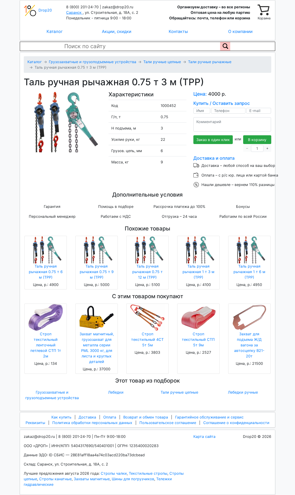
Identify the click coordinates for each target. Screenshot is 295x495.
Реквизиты (35, 422)
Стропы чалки (114, 473)
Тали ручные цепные (179, 392)
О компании (240, 31)
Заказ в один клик (213, 139)
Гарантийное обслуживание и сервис (209, 417)
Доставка (87, 417)
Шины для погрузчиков (133, 479)
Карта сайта (204, 436)
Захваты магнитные (92, 479)
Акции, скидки (116, 31)
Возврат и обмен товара (145, 417)
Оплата (109, 417)
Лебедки (116, 392)
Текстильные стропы (148, 473)
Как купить (61, 417)
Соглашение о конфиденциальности (236, 422)
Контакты (178, 31)
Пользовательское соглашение (167, 422)
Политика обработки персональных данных (92, 422)
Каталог (55, 31)
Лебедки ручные (243, 392)
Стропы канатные (55, 479)
